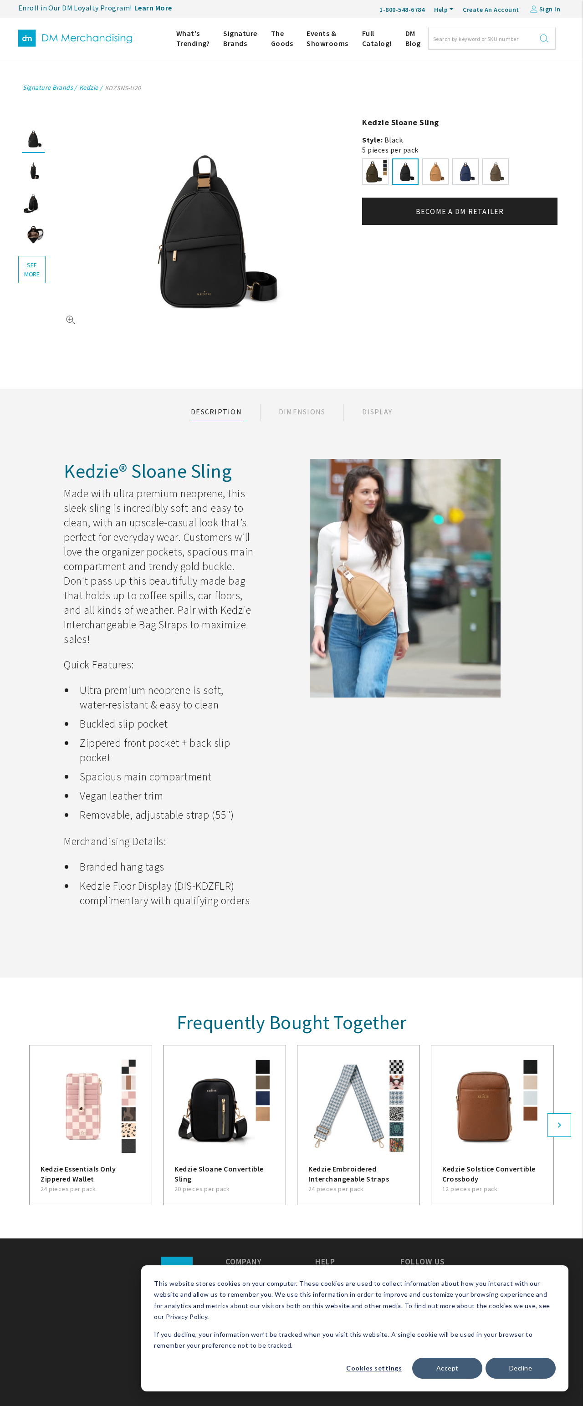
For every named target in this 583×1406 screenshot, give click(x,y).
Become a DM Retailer (460, 211)
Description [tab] (216, 411)
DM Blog (413, 38)
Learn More (153, 7)
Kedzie (88, 87)
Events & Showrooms (327, 38)
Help (441, 9)
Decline (520, 1368)
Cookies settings (374, 1368)
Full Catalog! (377, 38)
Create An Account (491, 9)
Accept (447, 1368)
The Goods (282, 38)
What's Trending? (193, 38)
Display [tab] (377, 411)
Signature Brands (240, 38)
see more (32, 269)
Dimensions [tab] (302, 411)
